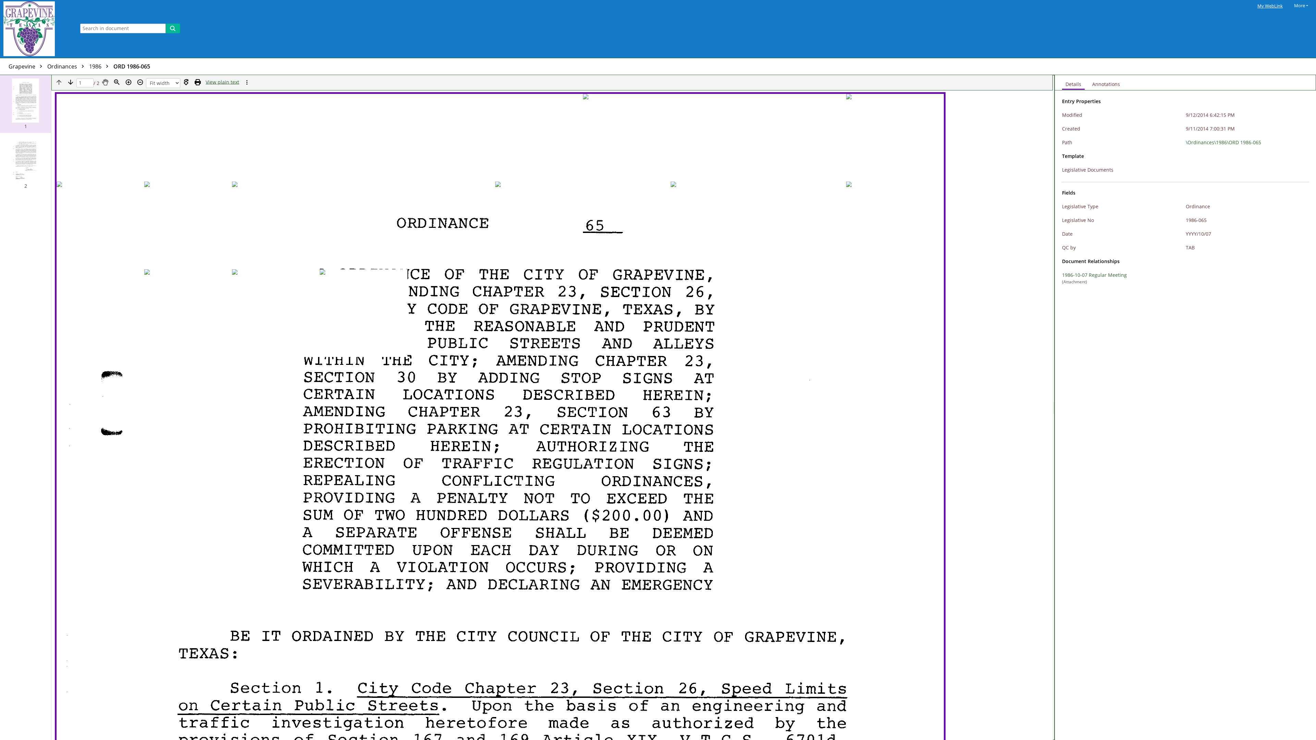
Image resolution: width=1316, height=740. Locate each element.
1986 (96, 66)
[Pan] (105, 82)
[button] (25, 104)
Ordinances (62, 66)
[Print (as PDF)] (198, 82)
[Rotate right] (186, 82)
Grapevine (23, 66)
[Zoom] (117, 82)
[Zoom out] (140, 82)
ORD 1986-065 (131, 66)
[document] (1185, 407)
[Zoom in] (128, 82)
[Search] (173, 28)
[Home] (36, 29)
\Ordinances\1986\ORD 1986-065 (1223, 142)
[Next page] (70, 82)
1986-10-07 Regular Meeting (1094, 275)
